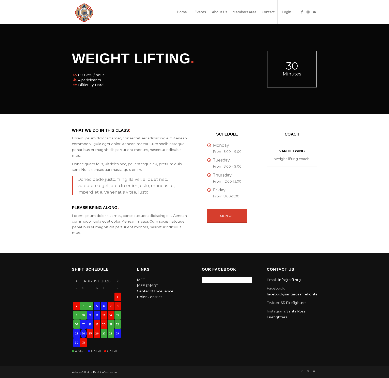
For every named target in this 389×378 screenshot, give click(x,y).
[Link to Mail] (314, 12)
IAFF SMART (147, 285)
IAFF (141, 280)
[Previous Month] (76, 280)
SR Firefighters (294, 303)
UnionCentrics (149, 297)
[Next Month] (117, 280)
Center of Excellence (155, 291)
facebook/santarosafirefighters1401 (297, 294)
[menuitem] (182, 12)
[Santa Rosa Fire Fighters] (84, 12)
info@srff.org (289, 280)
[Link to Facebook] (302, 12)
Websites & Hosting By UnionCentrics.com (95, 372)
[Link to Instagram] (308, 12)
